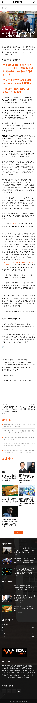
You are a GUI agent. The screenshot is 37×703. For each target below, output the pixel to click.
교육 (21, 495)
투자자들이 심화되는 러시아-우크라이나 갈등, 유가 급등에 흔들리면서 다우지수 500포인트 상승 (24, 560)
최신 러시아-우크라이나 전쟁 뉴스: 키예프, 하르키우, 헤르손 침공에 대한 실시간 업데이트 (24, 550)
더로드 (18, 532)
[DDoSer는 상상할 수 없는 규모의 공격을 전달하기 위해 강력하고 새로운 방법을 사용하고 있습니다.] (7, 571)
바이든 (23, 97)
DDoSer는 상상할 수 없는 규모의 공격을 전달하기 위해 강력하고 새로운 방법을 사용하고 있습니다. (24, 571)
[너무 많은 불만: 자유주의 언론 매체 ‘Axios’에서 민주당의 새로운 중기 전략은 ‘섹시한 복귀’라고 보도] (10, 511)
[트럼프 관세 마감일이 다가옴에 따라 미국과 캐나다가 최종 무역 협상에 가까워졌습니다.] (10, 467)
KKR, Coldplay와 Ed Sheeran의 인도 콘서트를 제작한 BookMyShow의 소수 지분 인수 (24, 598)
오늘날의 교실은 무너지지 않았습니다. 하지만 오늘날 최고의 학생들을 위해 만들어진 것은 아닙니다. (27, 501)
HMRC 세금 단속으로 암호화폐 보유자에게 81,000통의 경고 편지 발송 (24, 608)
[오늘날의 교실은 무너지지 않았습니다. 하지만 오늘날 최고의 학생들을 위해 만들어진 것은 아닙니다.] (27, 490)
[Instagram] (9, 691)
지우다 (15, 223)
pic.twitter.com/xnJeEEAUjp (17, 83)
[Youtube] (19, 691)
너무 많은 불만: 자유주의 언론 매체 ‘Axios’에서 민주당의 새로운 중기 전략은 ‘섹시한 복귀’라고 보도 (10, 523)
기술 (4, 495)
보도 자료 (22, 472)
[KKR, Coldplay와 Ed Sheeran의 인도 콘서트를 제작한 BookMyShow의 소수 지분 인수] (27, 467)
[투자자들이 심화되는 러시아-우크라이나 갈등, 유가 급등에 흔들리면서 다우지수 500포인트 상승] (7, 561)
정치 (6, 8)
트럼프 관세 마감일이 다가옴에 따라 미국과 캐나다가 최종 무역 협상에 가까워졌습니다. (10, 477)
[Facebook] (4, 691)
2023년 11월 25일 (12, 92)
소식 (4, 472)
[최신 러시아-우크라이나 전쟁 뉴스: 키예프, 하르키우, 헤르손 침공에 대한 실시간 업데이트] (7, 550)
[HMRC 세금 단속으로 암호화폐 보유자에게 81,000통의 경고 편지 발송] (10, 490)
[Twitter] (14, 691)
